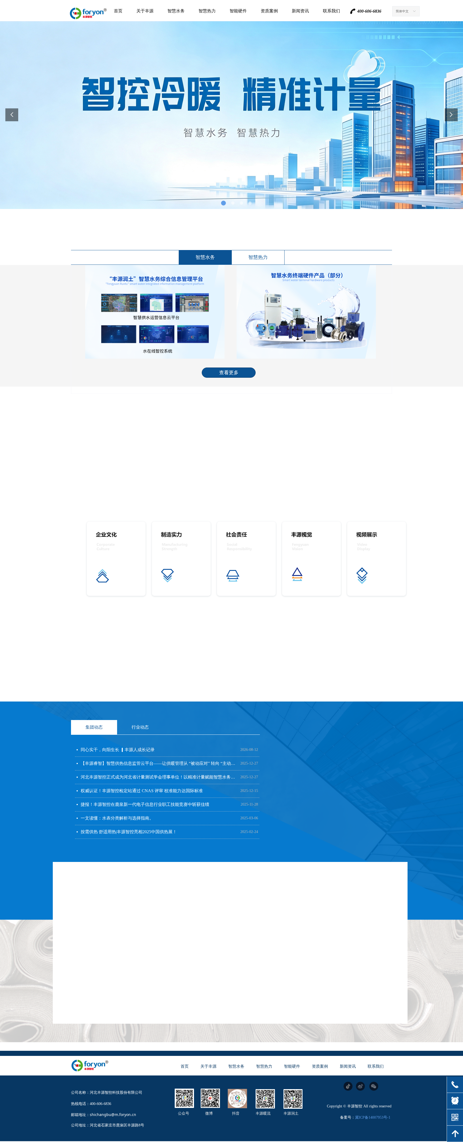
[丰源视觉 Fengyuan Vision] (311, 559)
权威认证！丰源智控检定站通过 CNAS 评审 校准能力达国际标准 (142, 790)
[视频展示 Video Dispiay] (376, 559)
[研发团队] (110, 982)
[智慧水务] (110, 903)
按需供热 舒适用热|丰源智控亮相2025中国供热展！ (129, 831)
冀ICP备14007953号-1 (372, 1117)
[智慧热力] (275, 902)
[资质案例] (276, 981)
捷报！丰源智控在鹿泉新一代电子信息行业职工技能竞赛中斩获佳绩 (145, 804)
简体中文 (402, 11)
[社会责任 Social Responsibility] (246, 559)
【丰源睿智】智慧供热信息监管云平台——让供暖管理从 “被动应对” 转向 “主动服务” (159, 763)
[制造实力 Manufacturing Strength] (181, 559)
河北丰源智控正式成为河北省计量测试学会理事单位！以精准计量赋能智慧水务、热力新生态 (159, 777)
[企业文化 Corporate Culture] (116, 559)
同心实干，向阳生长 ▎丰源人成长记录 (118, 749)
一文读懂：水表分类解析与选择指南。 (117, 818)
